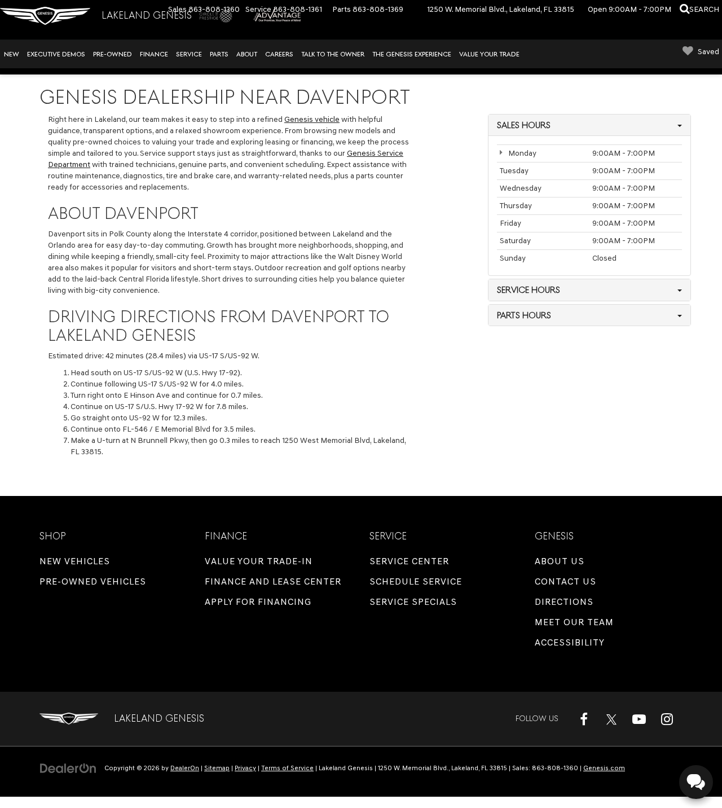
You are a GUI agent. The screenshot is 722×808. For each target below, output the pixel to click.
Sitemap (217, 768)
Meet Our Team (574, 622)
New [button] (11, 54)
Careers (279, 54)
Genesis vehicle (312, 119)
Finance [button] (154, 54)
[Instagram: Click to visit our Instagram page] (667, 719)
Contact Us (565, 581)
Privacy (245, 768)
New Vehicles (74, 561)
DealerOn (184, 768)
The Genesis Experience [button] (411, 54)
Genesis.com (604, 768)
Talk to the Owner (332, 54)
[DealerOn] (68, 767)
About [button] (246, 54)
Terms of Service (287, 768)
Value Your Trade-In (258, 561)
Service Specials (413, 601)
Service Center (409, 561)
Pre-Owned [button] (112, 54)
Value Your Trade (489, 54)
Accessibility (570, 642)
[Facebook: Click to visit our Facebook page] (584, 719)
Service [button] (189, 54)
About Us (559, 561)
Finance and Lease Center (273, 581)
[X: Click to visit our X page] (611, 719)
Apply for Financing (258, 601)
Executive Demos (56, 54)
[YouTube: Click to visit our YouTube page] (639, 719)
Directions (564, 601)
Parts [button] (219, 54)
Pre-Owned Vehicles (92, 581)
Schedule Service (415, 581)
